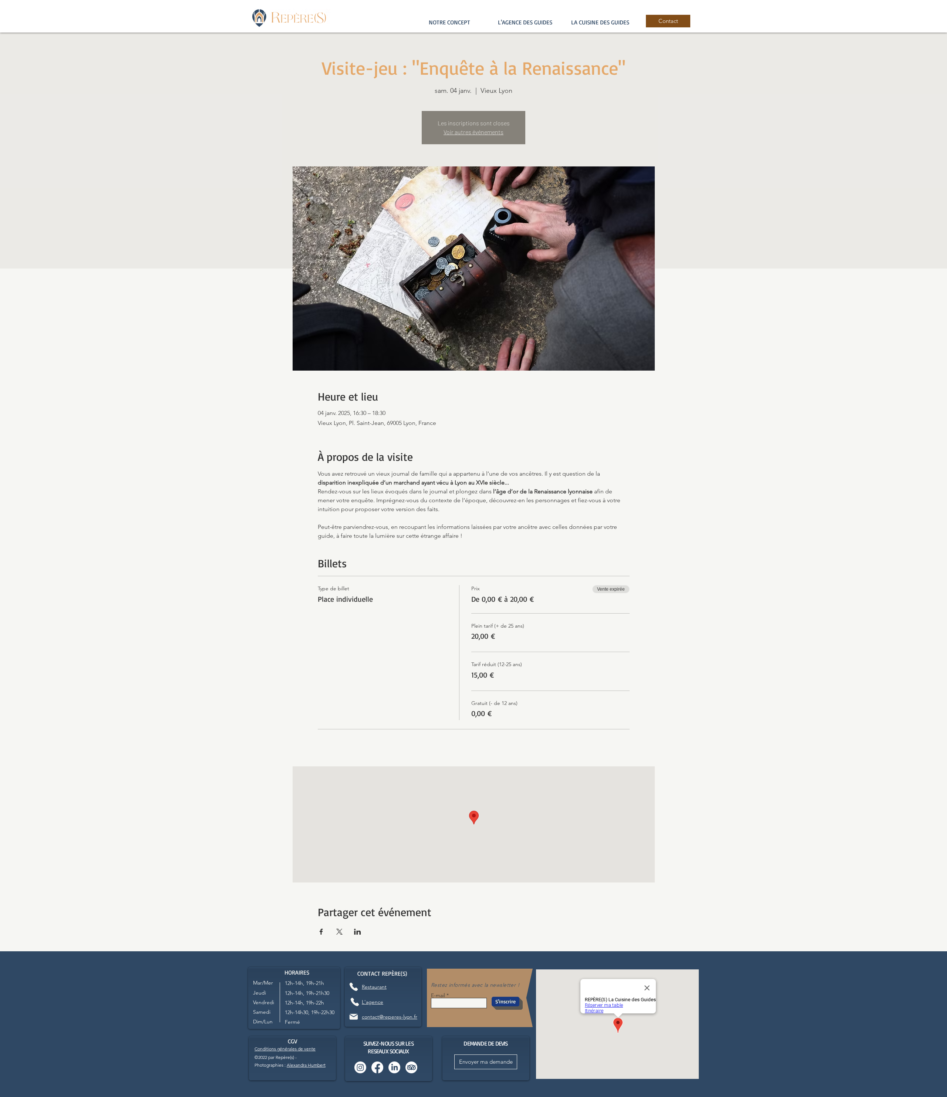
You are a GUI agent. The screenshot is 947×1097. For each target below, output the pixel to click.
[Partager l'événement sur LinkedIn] (357, 932)
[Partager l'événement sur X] (339, 932)
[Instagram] (360, 1067)
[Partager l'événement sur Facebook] (321, 932)
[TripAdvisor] (411, 1067)
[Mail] (353, 1017)
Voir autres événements (473, 131)
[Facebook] (377, 1067)
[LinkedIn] (394, 1067)
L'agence (372, 1002)
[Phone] (353, 986)
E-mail (438, 995)
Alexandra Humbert (306, 1065)
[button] (525, 22)
